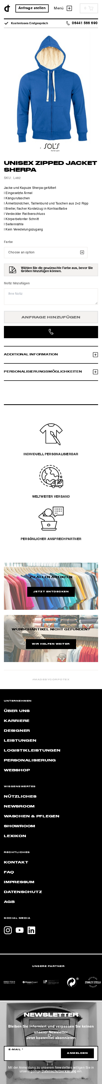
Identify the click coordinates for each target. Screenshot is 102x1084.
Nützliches (20, 796)
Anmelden (77, 1053)
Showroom (19, 826)
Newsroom (19, 806)
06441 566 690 (84, 23)
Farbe (8, 242)
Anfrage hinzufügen (51, 317)
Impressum (19, 882)
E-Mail (16, 1050)
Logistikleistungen (32, 750)
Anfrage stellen (32, 8)
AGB (9, 901)
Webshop (17, 770)
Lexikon (15, 836)
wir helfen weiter (51, 644)
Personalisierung (30, 760)
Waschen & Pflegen (32, 816)
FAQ (9, 872)
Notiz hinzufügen (17, 283)
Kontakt (16, 862)
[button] (9, 1074)
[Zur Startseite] (7, 8)
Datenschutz (23, 892)
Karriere (17, 720)
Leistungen (20, 740)
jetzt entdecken (51, 592)
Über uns (17, 711)
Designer (17, 730)
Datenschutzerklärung (59, 1071)
